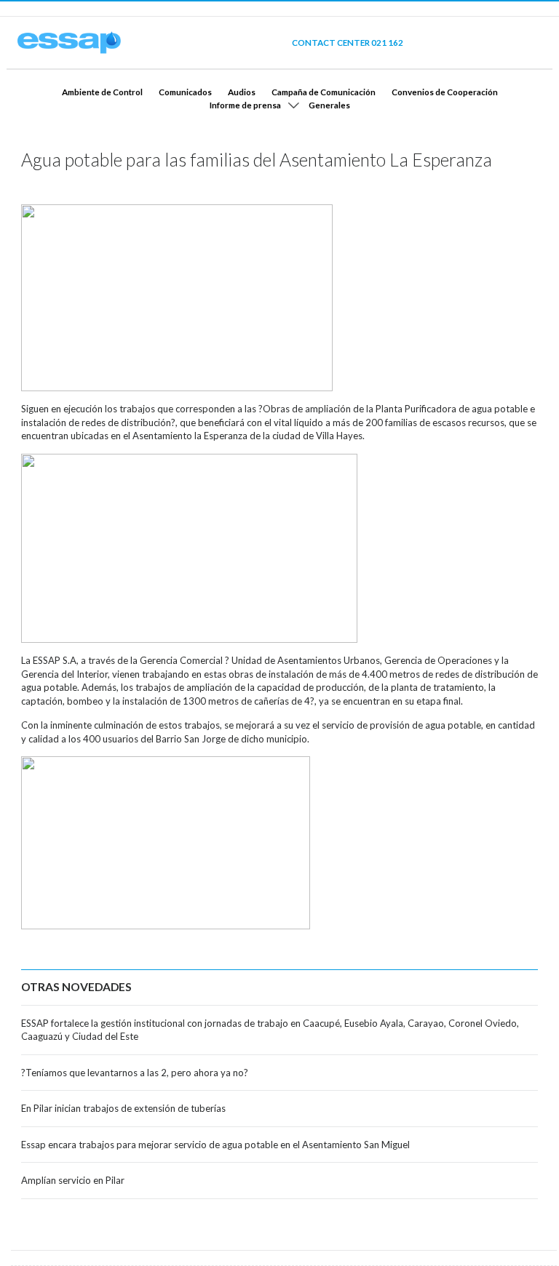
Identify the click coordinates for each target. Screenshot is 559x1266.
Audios (241, 92)
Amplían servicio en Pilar (72, 1180)
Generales (329, 105)
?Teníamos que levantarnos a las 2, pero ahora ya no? (134, 1072)
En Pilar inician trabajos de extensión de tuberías (123, 1108)
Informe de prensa (245, 105)
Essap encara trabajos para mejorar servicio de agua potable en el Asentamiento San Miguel (215, 1144)
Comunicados (185, 92)
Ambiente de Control (102, 92)
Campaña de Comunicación (323, 92)
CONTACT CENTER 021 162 (347, 42)
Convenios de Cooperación (445, 92)
